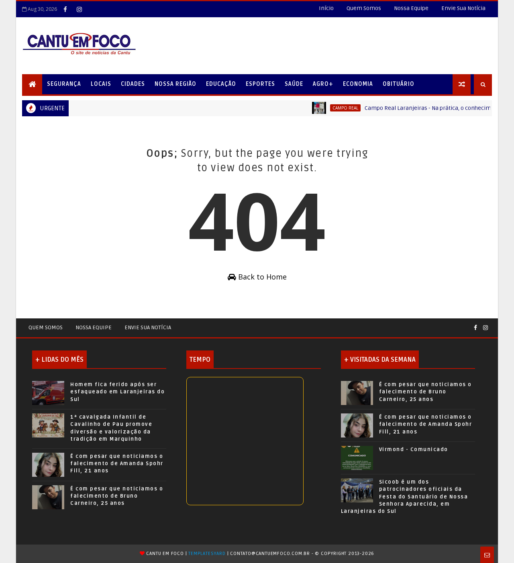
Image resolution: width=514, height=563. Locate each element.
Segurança (64, 84)
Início (326, 8)
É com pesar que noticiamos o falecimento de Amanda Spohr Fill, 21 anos (116, 463)
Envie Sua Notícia (463, 8)
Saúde (294, 84)
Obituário (398, 84)
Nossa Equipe (411, 8)
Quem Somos (364, 8)
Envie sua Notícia (147, 327)
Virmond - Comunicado (413, 449)
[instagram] (79, 9)
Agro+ (323, 84)
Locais (101, 84)
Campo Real (338, 108)
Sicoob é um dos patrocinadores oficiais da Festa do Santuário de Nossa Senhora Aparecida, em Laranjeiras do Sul (404, 496)
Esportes (260, 84)
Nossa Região (175, 84)
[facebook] (65, 9)
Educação (221, 84)
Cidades (133, 84)
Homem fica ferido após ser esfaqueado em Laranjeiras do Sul (117, 391)
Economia (358, 84)
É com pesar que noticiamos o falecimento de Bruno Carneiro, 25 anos (116, 496)
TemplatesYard (206, 554)
